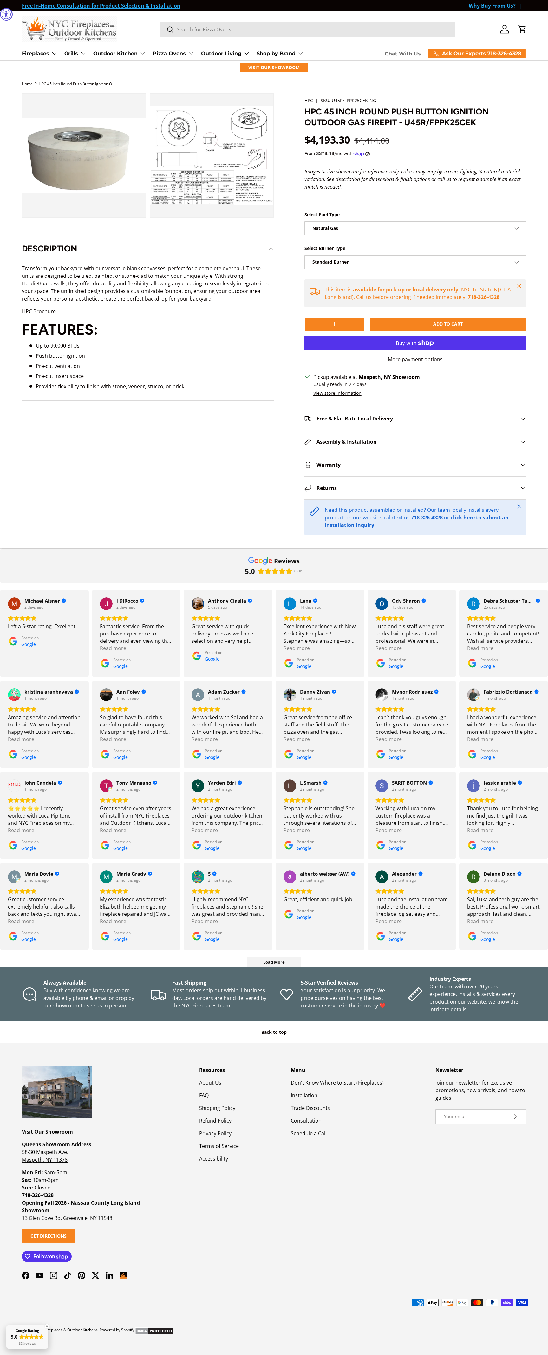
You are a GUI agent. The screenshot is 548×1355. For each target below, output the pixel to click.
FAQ (204, 1095)
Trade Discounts (310, 1107)
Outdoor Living (221, 53)
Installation (304, 1095)
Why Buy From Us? (492, 5)
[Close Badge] (47, 1326)
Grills (71, 53)
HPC (308, 100)
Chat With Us (403, 54)
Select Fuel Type (322, 215)
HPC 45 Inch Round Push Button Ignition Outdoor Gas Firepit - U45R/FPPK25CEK (77, 84)
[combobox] (307, 29)
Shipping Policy (217, 1107)
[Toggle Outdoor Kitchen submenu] (143, 53)
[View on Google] (14, 603)
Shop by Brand (276, 53)
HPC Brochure (39, 311)
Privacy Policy (215, 1133)
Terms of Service (219, 1146)
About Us (210, 1082)
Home (27, 84)
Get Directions (48, 1236)
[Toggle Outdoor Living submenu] (246, 53)
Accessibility (213, 1158)
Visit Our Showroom (274, 67)
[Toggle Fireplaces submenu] (54, 53)
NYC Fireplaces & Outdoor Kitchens (67, 1329)
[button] (522, 29)
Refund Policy (215, 1120)
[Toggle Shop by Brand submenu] (300, 53)
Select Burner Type (324, 248)
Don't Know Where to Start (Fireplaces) (337, 1082)
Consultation (306, 1120)
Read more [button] (113, 648)
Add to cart (448, 324)
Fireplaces (35, 53)
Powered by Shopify (117, 1329)
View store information (337, 393)
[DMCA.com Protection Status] (154, 1329)
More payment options (415, 359)
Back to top (274, 1032)
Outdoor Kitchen (115, 53)
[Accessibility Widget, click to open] (6, 14)
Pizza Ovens (169, 53)
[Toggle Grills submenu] (83, 53)
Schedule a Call (309, 1133)
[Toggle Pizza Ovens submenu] (191, 53)
